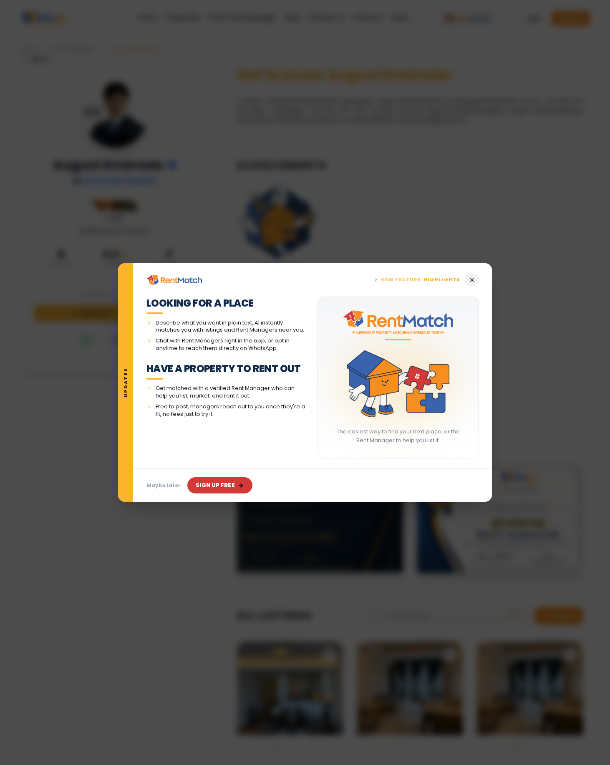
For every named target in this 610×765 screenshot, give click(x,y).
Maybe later (163, 485)
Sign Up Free (215, 485)
